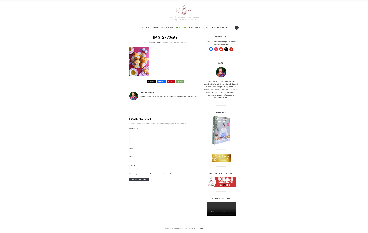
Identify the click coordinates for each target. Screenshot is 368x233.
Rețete (148, 27)
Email (131, 157)
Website (132, 165)
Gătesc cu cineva (167, 27)
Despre (197, 27)
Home (141, 27)
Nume (131, 148)
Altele (191, 27)
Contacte (206, 27)
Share (162, 82)
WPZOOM (200, 228)
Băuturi (155, 27)
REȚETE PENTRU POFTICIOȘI (220, 27)
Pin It (171, 82)
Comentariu (133, 129)
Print (181, 82)
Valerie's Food (155, 42)
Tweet (152, 82)
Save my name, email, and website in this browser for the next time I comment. (156, 174)
